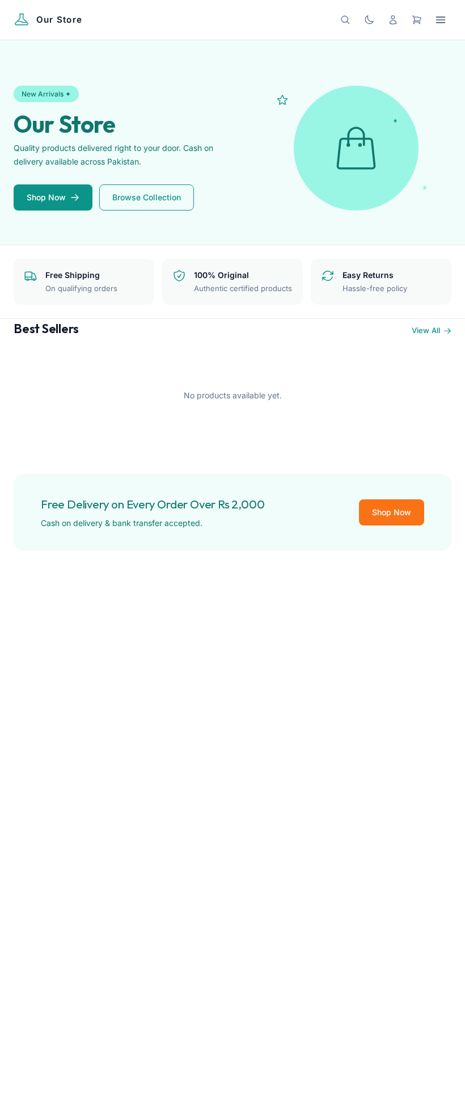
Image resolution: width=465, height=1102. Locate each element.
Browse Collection (146, 197)
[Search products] (345, 20)
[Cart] (417, 20)
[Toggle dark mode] (369, 20)
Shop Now (46, 197)
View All (426, 330)
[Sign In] (393, 20)
